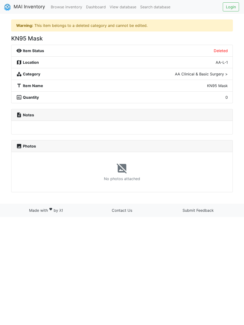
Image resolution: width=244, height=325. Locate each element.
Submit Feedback (198, 210)
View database (123, 7)
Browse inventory (66, 7)
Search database (155, 7)
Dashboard (96, 7)
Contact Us (122, 210)
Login (231, 7)
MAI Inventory (28, 7)
